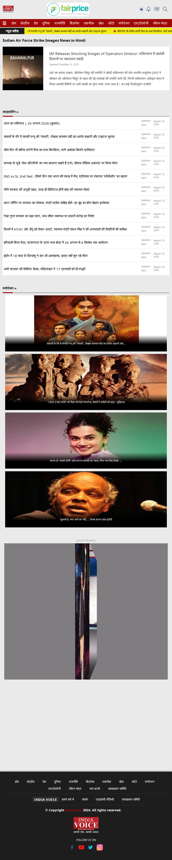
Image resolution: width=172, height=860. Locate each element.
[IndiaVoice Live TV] (156, 10)
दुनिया (45, 23)
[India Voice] (8, 11)
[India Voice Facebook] (72, 849)
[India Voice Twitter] (90, 849)
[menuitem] (14, 23)
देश (35, 23)
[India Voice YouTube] (81, 849)
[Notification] (148, 10)
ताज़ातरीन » (11, 111)
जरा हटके (94, 788)
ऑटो (111, 23)
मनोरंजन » (10, 288)
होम (14, 23)
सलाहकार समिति (117, 788)
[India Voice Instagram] (100, 849)
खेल (101, 23)
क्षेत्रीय (24, 23)
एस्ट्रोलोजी (140, 23)
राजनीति (59, 23)
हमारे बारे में (68, 799)
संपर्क (85, 799)
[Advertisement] (86, 722)
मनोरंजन (123, 23)
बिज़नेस (74, 23)
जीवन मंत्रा (159, 23)
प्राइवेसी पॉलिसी (105, 799)
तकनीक (88, 23)
